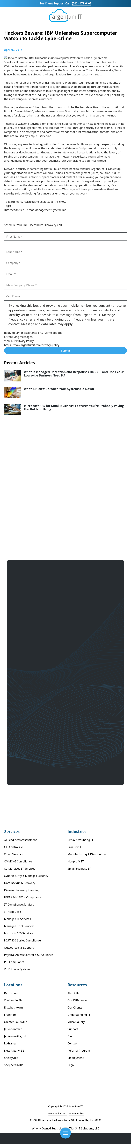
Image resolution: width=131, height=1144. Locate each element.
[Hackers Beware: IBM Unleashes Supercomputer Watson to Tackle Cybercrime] (55, 58)
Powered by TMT (57, 1113)
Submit (65, 351)
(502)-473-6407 (81, 3)
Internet (9, 210)
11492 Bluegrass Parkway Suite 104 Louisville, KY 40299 (65, 1120)
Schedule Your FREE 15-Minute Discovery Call (45, 748)
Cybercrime (59, 210)
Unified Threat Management (33, 210)
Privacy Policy (76, 1113)
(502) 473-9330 (28, 726)
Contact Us (112, 1138)
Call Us (19, 1138)
